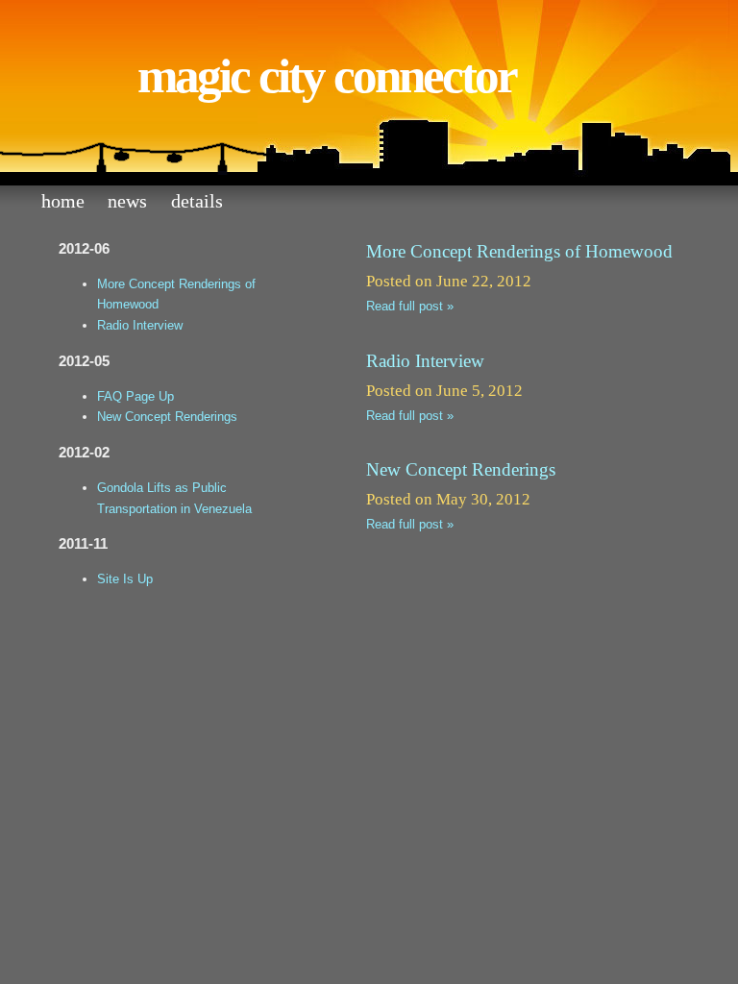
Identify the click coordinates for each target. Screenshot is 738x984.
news (127, 200)
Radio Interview (140, 325)
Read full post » (410, 306)
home (63, 200)
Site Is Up (125, 579)
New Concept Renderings (167, 416)
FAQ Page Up (135, 396)
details (197, 200)
